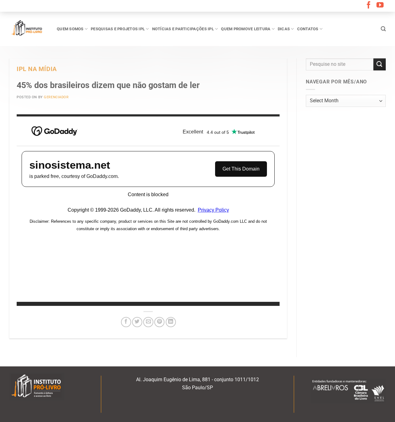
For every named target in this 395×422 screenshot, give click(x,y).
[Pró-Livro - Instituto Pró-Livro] (28, 28)
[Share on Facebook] (126, 322)
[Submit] (379, 64)
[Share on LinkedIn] (171, 322)
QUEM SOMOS (70, 29)
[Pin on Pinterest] (159, 322)
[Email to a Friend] (148, 322)
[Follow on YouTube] (380, 6)
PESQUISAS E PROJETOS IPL (118, 29)
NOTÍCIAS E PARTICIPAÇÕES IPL (183, 29)
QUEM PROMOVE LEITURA (245, 29)
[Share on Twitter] (137, 322)
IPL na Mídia (37, 69)
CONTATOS (307, 29)
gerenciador (56, 97)
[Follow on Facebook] (368, 6)
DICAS (284, 29)
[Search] (383, 29)
